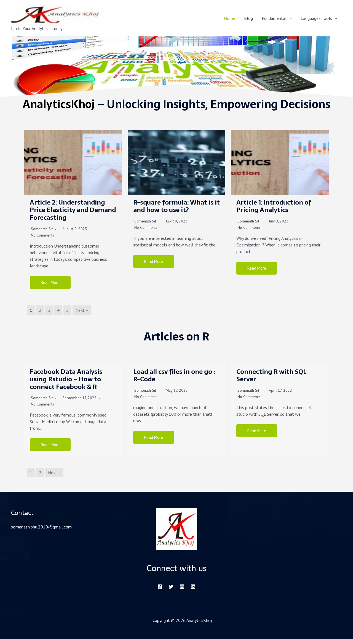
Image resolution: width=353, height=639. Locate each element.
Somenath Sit (42, 228)
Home (229, 18)
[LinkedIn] (193, 586)
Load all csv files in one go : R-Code (174, 375)
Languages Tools (316, 18)
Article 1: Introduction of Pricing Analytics (273, 206)
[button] (289, 18)
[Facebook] (159, 586)
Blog (248, 18)
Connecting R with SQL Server (271, 375)
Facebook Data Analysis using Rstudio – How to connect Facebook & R (66, 379)
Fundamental (274, 18)
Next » (81, 310)
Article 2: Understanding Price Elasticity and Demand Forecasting (73, 210)
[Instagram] (182, 586)
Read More (50, 282)
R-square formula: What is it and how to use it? (176, 206)
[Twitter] (171, 586)
